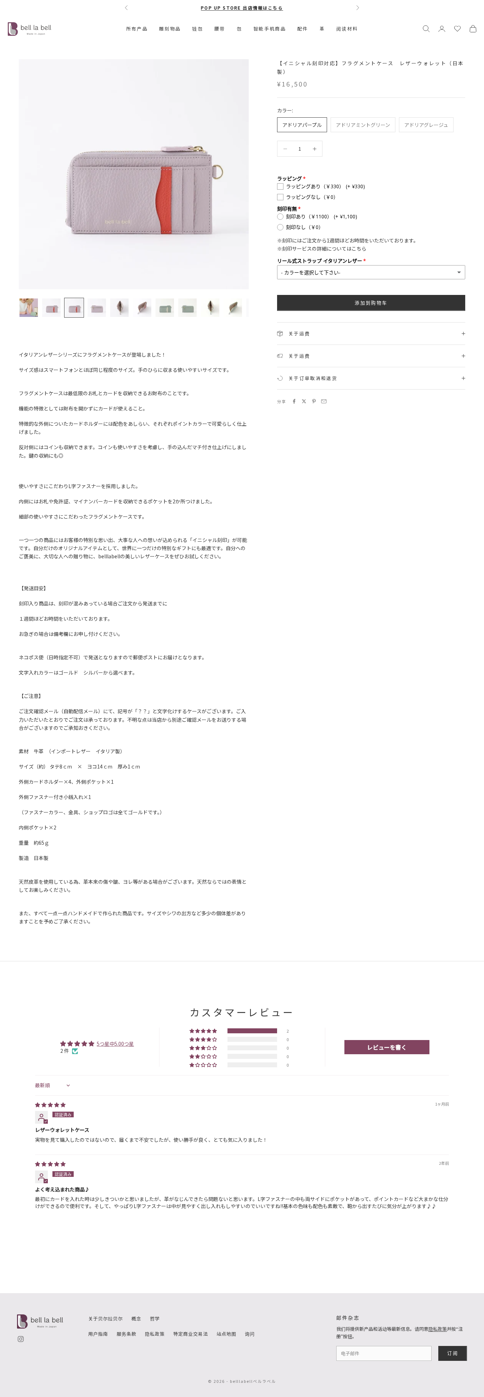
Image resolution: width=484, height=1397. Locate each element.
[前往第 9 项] (210, 308)
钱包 (197, 28)
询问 (250, 1333)
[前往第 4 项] (97, 308)
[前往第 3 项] (74, 308)
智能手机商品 (269, 28)
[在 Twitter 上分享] (304, 401)
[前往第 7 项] (165, 308)
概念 (136, 1318)
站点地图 (226, 1333)
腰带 (219, 28)
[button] (204, 1030)
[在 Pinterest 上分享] (314, 401)
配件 (302, 28)
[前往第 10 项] (233, 308)
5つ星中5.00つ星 (115, 1043)
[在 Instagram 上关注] (20, 1339)
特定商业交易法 (190, 1333)
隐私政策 (155, 1333)
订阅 (452, 1353)
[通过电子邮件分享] (324, 401)
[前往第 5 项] (119, 308)
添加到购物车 (371, 303)
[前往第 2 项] (51, 308)
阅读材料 (347, 28)
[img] (50, 1104)
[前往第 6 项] (142, 308)
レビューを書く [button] (387, 1047)
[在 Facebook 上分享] (294, 401)
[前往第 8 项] (187, 308)
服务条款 (126, 1333)
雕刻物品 (170, 28)
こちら (358, 248)
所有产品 (137, 28)
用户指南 (98, 1333)
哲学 (155, 1318)
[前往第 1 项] (29, 308)
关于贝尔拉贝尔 (105, 1318)
